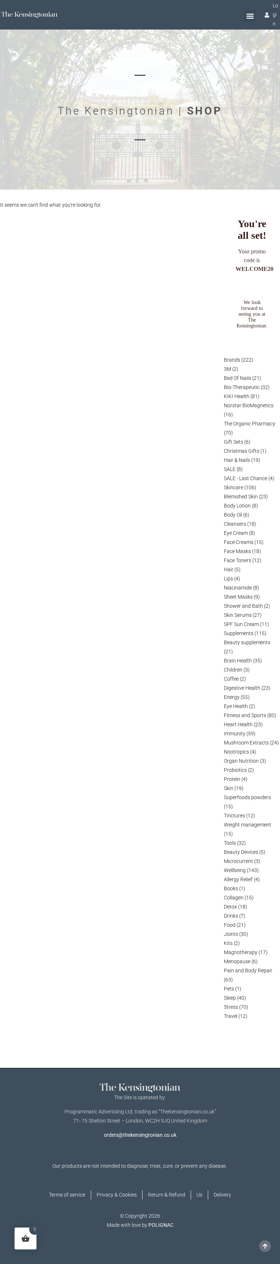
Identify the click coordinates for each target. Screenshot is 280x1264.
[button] (250, 16)
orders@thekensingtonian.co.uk (140, 1135)
